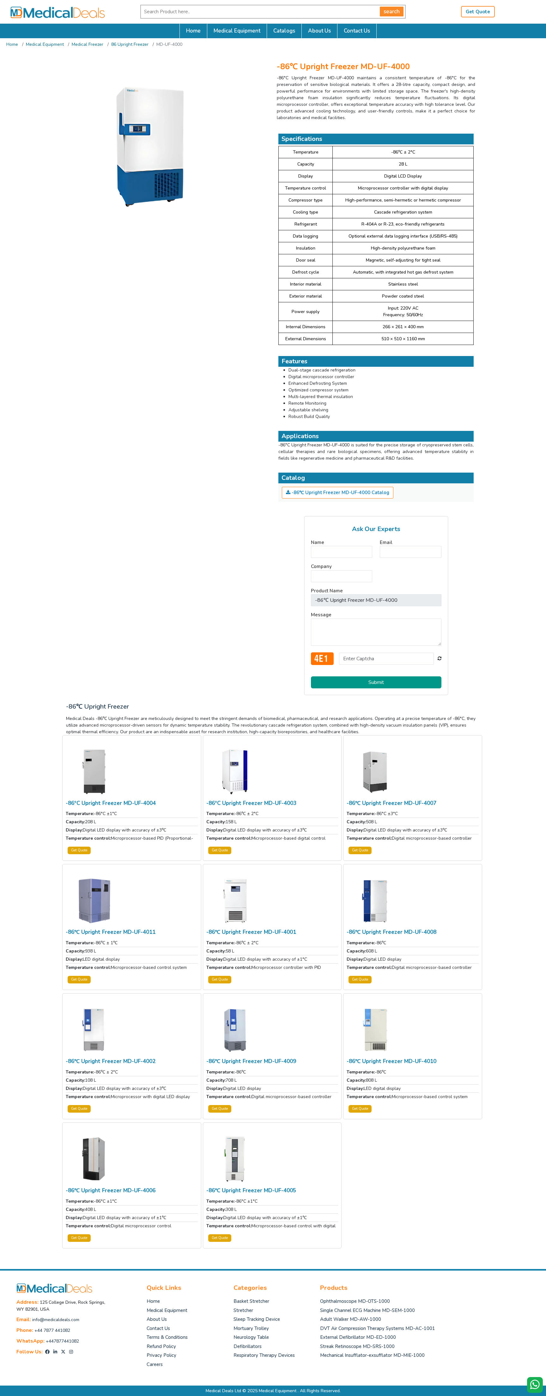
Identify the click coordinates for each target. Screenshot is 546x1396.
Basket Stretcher (251, 1301)
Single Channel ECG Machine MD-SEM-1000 (367, 1310)
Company (321, 566)
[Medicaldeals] (54, 11)
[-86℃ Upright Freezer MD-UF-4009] (234, 1030)
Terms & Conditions (167, 1337)
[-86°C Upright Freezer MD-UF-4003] (234, 771)
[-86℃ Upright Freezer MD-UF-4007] (375, 771)
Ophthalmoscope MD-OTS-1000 (355, 1301)
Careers (155, 1364)
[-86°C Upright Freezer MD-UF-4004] (94, 771)
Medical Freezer (87, 44)
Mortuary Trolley (251, 1328)
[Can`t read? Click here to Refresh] (439, 659)
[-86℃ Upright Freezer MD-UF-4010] (375, 1030)
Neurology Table (251, 1337)
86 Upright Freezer (130, 44)
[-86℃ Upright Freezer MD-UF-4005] (234, 1159)
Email (386, 542)
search (392, 11)
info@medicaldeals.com (55, 1320)
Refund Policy (161, 1346)
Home (193, 30)
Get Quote (478, 12)
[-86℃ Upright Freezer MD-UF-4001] (234, 900)
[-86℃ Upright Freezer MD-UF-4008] (375, 900)
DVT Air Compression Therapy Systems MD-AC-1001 (377, 1328)
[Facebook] (47, 1352)
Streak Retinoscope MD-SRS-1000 (357, 1346)
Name (317, 542)
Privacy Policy (161, 1355)
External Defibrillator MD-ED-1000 (358, 1337)
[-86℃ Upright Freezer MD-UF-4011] (94, 900)
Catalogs (284, 30)
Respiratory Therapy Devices (264, 1355)
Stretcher (243, 1310)
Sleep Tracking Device (257, 1319)
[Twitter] (63, 1352)
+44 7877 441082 (52, 1330)
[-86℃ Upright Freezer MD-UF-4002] (94, 1030)
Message (321, 615)
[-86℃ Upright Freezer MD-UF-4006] (94, 1159)
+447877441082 (62, 1341)
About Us (319, 30)
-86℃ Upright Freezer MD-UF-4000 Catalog (339, 492)
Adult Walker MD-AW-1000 (350, 1319)
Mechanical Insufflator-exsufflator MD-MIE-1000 (372, 1355)
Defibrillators (248, 1346)
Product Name (327, 591)
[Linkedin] (55, 1352)
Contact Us (357, 30)
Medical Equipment (237, 30)
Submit (376, 682)
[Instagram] (71, 1352)
